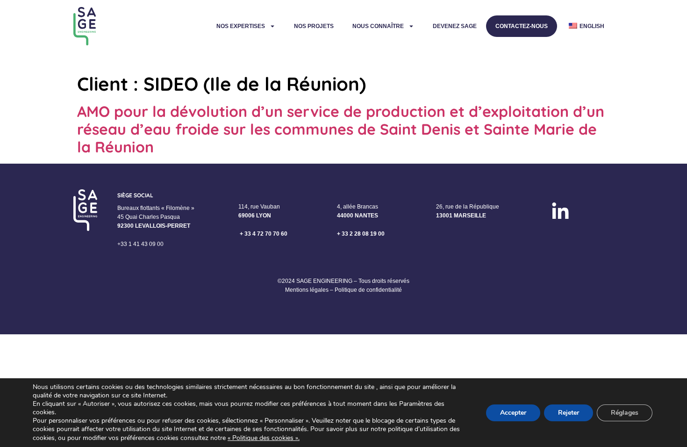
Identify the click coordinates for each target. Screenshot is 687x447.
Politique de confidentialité (368, 290)
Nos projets (314, 26)
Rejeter (568, 412)
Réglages (624, 412)
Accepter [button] (513, 412)
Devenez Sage (455, 26)
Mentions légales (307, 290)
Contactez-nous (521, 26)
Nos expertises (240, 26)
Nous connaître (378, 26)
